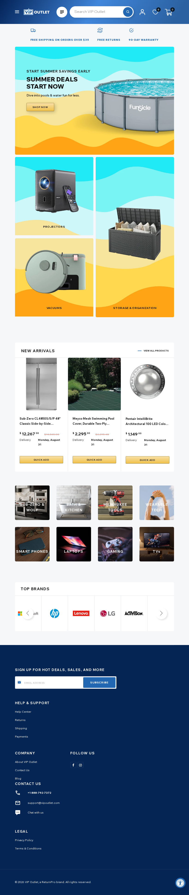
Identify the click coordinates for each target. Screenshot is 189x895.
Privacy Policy (24, 840)
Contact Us (22, 770)
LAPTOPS (73, 551)
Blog (18, 778)
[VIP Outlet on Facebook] (73, 765)
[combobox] (102, 12)
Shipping (21, 728)
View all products (156, 350)
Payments (21, 736)
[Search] (128, 12)
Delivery (25, 440)
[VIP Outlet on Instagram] (80, 765)
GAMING (115, 551)
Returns (20, 720)
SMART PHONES (32, 551)
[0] (155, 13)
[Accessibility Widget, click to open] (180, 883)
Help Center (23, 711)
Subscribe (99, 682)
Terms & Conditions (28, 848)
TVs (156, 551)
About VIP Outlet (26, 762)
